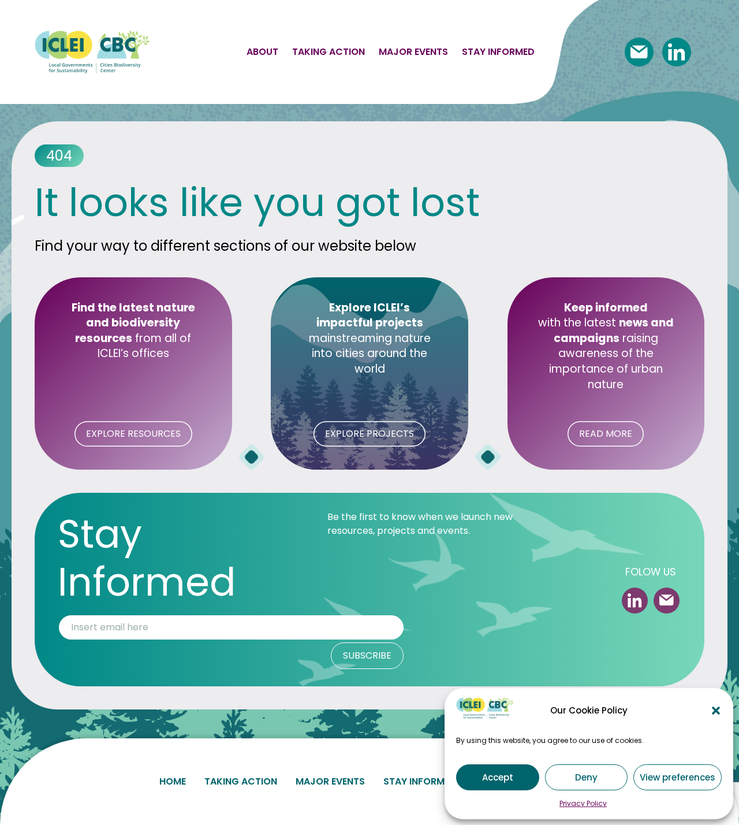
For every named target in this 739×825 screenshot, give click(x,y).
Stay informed (498, 51)
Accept (497, 777)
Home (172, 781)
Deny (586, 777)
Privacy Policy (583, 803)
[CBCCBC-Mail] (639, 52)
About (262, 51)
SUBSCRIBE (367, 655)
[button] (716, 710)
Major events (413, 51)
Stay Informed (419, 781)
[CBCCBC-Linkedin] (676, 52)
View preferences (677, 777)
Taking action (328, 51)
